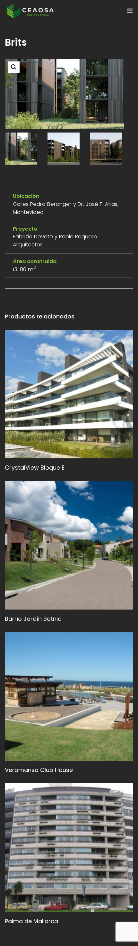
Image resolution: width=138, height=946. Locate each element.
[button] (14, 67)
